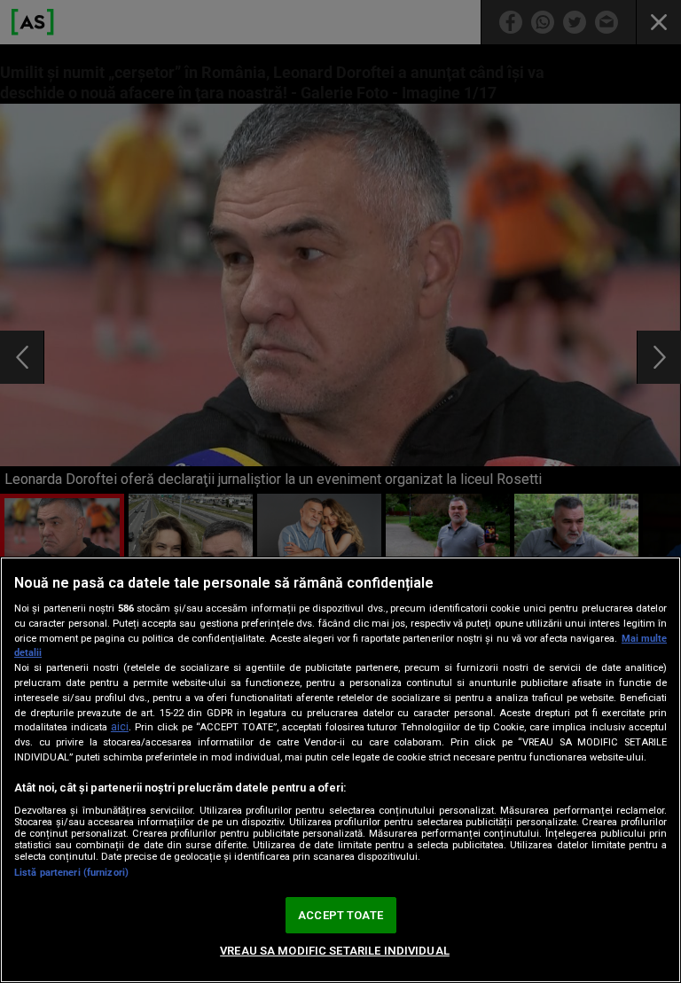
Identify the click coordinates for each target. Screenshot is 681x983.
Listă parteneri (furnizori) (71, 872)
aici (120, 727)
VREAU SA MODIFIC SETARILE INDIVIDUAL (335, 950)
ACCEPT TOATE (340, 915)
